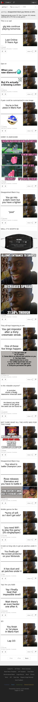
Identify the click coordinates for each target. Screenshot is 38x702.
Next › (27, 658)
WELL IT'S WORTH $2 (10, 229)
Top (14, 7)
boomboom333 (5, 611)
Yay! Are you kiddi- (8, 585)
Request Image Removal (27, 677)
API (11, 677)
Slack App (16, 677)
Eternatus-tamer (5, 499)
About (27, 674)
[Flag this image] (35, 51)
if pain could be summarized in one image (17, 100)
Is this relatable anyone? (10, 386)
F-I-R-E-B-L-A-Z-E (5, 375)
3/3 (2, 621)
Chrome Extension (29, 684)
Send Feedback (19, 680)
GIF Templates (22, 671)
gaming (4, 7)
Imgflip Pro (10, 668)
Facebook (6, 684)
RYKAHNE (4, 315)
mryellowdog (4, 126)
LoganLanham (4, 218)
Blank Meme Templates (10, 671)
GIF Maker (17, 668)
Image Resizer (20, 674)
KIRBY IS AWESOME (9, 137)
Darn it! (4, 64)
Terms (6, 677)
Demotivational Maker (9, 674)
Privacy (32, 674)
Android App (19, 684)
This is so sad (6, 21)
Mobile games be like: (9, 509)
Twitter (12, 684)
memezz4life (4, 535)
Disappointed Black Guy (10, 192)
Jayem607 (4, 47)
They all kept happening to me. (13, 326)
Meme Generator (26, 668)
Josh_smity (4, 647)
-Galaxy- (3, 574)
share (29, 51)
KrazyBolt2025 (4, 412)
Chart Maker (30, 671)
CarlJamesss (4, 90)
